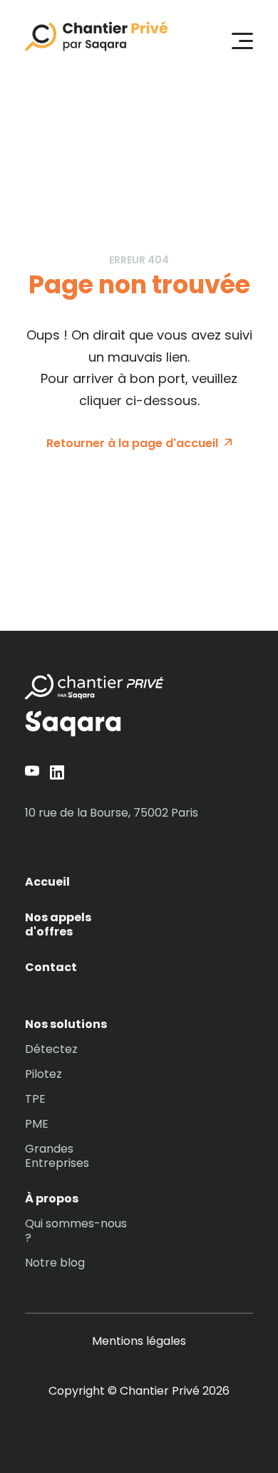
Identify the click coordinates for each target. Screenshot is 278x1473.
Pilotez (43, 1074)
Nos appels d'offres (58, 925)
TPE (35, 1099)
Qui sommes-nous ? (76, 1231)
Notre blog (55, 1263)
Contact (51, 967)
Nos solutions (66, 1024)
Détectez (51, 1049)
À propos (51, 1199)
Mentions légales (139, 1341)
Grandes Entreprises (57, 1156)
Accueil (47, 882)
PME (36, 1124)
